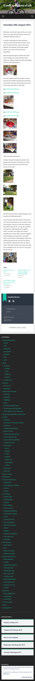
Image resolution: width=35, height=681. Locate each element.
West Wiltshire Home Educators (13, 411)
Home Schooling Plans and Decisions (14, 414)
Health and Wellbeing (10, 511)
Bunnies (7, 451)
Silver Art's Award (9, 551)
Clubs (4, 363)
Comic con (7, 386)
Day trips (5, 383)
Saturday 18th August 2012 (17, 24)
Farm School (8, 545)
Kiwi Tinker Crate (9, 573)
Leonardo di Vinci (9, 519)
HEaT (5, 403)
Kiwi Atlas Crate (9, 568)
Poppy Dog (8, 459)
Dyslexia (6, 354)
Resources (6, 591)
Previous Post (10, 317)
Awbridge (7, 397)
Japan (6, 516)
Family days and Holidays (11, 434)
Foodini (6, 562)
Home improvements (10, 437)
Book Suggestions (9, 593)
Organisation (6, 477)
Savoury (6, 488)
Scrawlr (6, 588)
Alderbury (7, 394)
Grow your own (8, 508)
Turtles (7, 465)
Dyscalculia (7, 351)
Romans (6, 531)
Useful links (7, 599)
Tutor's (5, 605)
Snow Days (7, 468)
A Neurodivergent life (9, 340)
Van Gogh (7, 539)
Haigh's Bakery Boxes (10, 565)
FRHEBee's (7, 400)
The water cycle (8, 536)
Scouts (7, 377)
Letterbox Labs (8, 576)
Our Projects (6, 494)
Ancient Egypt (8, 499)
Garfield (7, 457)
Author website (13, 301)
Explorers (8, 374)
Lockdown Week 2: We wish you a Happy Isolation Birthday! (24, 271)
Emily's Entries (8, 431)
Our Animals (7, 445)
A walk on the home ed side (17, 5)
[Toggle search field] (32, 16)
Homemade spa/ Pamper (11, 485)
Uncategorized (7, 608)
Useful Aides (8, 596)
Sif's (5, 548)
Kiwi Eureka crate (9, 571)
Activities (7, 420)
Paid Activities (7, 542)
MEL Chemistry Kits (10, 579)
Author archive (9, 301)
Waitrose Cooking (9, 553)
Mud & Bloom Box (9, 582)
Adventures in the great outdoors (14, 423)
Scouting (6, 366)
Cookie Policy (6, 673)
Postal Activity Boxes (9, 556)
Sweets (6, 491)
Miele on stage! (7, 474)
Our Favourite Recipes (9, 480)
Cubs (6, 371)
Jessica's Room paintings (11, 440)
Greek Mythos (8, 505)
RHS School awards (10, 525)
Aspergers (7, 349)
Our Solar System (9, 522)
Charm (7, 454)
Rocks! (6, 528)
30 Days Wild (8, 497)
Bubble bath (7, 482)
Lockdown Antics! (9, 442)
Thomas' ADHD (7, 602)
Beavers (7, 368)
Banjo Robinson (8, 559)
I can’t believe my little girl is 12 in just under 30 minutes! (9, 282)
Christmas (7, 425)
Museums (7, 388)
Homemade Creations (10, 514)
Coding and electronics (11, 428)
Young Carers (8, 380)
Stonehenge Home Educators (13, 408)
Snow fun (7, 471)
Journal (8, 311)
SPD (5, 360)
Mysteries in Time (9, 585)
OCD (5, 357)
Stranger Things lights (10, 534)
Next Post (9, 320)
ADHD (6, 343)
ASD (5, 346)
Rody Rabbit (8, 462)
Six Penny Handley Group (11, 405)
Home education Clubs (9, 391)
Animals (6, 502)
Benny (7, 448)
